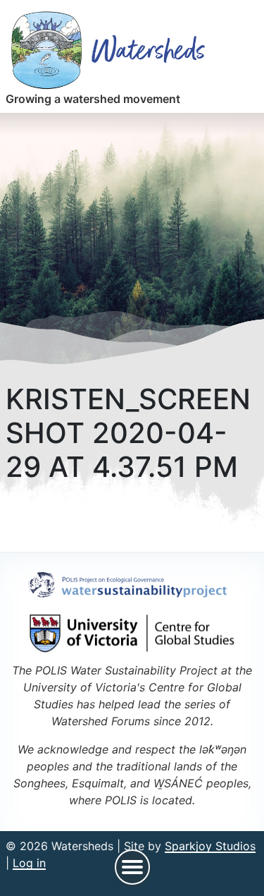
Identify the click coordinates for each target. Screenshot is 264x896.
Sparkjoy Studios (210, 846)
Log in (29, 863)
